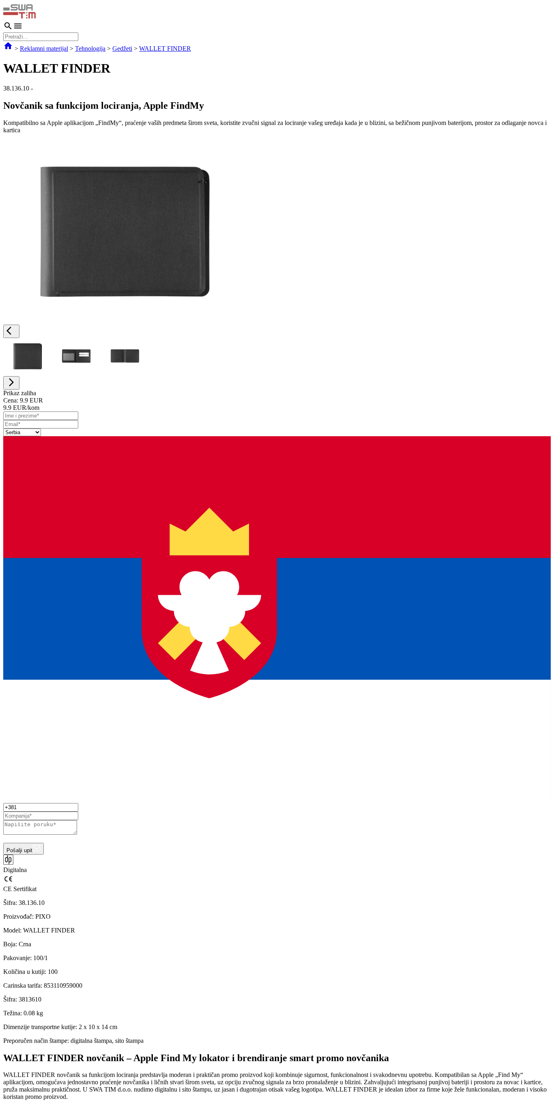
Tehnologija (90, 48)
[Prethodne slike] (11, 331)
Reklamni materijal (44, 48)
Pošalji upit (19, 850)
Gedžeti (122, 48)
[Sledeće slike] (11, 383)
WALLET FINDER (165, 48)
